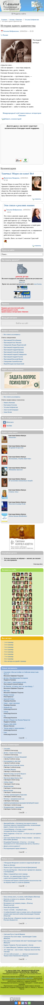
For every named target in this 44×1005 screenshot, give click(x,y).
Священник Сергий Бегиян (13, 361)
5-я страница (8, 652)
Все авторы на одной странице (15, 661)
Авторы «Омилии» (15, 19)
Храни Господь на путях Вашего (15, 774)
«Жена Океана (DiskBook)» (17, 516)
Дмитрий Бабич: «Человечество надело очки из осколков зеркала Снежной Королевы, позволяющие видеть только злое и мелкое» (22, 825)
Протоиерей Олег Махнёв (12, 342)
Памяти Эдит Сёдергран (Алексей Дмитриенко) (20, 867)
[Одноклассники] (19, 1003)
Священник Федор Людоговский (15, 345)
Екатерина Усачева (10, 405)
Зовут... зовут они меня (12, 703)
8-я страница (8, 659)
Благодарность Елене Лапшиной (15, 757)
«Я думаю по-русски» (16, 448)
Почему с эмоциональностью (14, 799)
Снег (5, 732)
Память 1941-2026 (10, 724)
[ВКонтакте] (16, 1003)
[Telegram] (22, 1003)
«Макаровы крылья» (15, 469)
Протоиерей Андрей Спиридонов (15, 354)
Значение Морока (10, 769)
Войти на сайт (22, 323)
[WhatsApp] (29, 1003)
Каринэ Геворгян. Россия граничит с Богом (18, 945)
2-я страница (8, 644)
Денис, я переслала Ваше (13, 753)
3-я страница (8, 647)
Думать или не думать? (12, 846)
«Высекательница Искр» (17, 504)
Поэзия (5, 35)
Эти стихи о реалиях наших (19, 205)
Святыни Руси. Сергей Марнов (14, 934)
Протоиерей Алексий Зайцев (14, 352)
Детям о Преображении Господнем (16, 678)
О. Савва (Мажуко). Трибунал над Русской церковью (22, 947)
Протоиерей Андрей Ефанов (13, 350)
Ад (5, 716)
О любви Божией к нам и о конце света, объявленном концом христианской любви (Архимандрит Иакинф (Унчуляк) (22, 913)
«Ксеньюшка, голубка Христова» (19, 458)
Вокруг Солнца (9, 695)
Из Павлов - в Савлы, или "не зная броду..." (19, 686)
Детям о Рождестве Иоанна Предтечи (17, 720)
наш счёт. (22, 282)
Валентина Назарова (11, 178)
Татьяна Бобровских (32, 19)
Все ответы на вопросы (12, 334)
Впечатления (8, 790)
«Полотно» (12, 437)
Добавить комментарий (12, 119)
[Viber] (26, 1003)
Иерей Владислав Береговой (14, 364)
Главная (4, 19)
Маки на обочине (9, 865)
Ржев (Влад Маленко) (11, 907)
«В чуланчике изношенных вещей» (20, 480)
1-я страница (8, 642)
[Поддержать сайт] (22, 162)
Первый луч (8, 707)
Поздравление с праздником (14, 807)
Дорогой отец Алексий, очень (14, 765)
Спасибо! (7, 748)
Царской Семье (9, 699)
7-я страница (8, 656)
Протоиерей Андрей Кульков (14, 347)
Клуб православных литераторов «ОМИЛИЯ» (17, 978)
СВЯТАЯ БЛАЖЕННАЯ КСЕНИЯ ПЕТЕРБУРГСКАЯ (21, 803)
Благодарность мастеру (12, 761)
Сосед (6, 711)
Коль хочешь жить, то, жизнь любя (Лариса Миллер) (22, 897)
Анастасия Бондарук (11, 410)
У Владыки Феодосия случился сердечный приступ (22, 863)
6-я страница (8, 654)
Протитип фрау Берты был (13, 778)
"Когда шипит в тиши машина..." (15, 728)
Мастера (7, 690)
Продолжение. (9, 786)
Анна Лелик (8, 412)
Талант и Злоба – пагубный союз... (16, 910)
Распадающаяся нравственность (15, 848)
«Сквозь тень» (13, 492)
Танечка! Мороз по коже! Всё (17, 173)
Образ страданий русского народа (16, 874)
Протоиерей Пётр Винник (12, 340)
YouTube (9, 425)
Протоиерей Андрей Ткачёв (13, 357)
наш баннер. (38, 284)
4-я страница (8, 649)
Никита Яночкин (9, 402)
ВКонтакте (10, 422)
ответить (37, 199)
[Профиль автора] (36, 190)
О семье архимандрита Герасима (15, 795)
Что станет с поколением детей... (15, 682)
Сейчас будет (8, 782)
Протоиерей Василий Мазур (13, 359)
